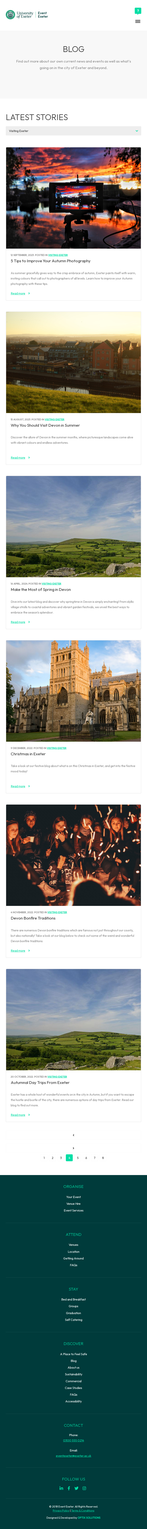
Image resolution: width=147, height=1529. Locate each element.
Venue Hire (73, 1204)
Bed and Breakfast (73, 1299)
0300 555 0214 (73, 1440)
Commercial (74, 1381)
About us (73, 1367)
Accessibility (73, 1401)
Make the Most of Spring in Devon (41, 589)
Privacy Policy (61, 1510)
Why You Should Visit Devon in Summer (45, 425)
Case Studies (73, 1388)
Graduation (73, 1313)
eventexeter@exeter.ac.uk (73, 1456)
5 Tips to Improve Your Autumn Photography (51, 260)
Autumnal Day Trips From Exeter (40, 1082)
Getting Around (73, 1258)
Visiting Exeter (58, 254)
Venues (73, 1245)
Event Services (73, 1210)
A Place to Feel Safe (73, 1354)
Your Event (73, 1197)
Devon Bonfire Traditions (33, 918)
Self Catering (73, 1320)
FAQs (73, 1265)
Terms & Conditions (82, 1510)
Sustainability (73, 1374)
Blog (74, 1361)
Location (73, 1252)
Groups (73, 1306)
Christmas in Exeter (28, 753)
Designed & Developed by (73, 1517)
